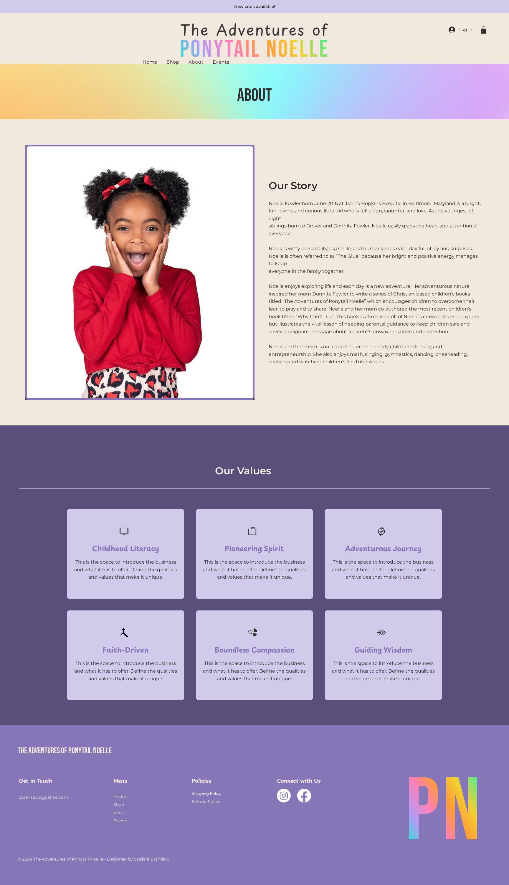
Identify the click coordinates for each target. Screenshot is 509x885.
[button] (483, 30)
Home (119, 796)
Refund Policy (206, 801)
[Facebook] (304, 796)
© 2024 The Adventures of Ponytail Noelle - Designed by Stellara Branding (94, 859)
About (119, 812)
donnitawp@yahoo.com (43, 797)
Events (120, 820)
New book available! (254, 6)
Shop (118, 804)
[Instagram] (284, 796)
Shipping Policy (207, 793)
